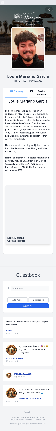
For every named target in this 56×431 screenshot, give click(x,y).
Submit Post (28, 306)
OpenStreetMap (31, 424)
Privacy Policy (21, 419)
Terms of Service (35, 419)
